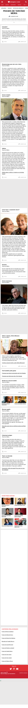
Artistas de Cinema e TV (18, 8)
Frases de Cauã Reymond (7, 644)
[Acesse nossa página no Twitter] (11, 669)
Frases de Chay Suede (7, 657)
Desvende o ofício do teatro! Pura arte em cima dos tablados (13, 469)
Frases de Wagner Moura (7, 661)
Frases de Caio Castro (6, 654)
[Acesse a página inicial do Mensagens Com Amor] (14, 2)
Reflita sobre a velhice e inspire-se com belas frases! (13, 173)
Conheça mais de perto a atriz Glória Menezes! (13, 362)
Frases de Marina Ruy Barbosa (8, 638)
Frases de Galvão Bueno (7, 651)
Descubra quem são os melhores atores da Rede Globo (14, 426)
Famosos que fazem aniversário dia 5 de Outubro (14, 373)
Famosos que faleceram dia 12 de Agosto (12, 376)
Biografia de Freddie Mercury (8, 641)
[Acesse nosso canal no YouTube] (17, 669)
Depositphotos (12, 673)
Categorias (3, 8)
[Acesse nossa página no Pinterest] (14, 669)
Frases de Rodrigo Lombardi (8, 648)
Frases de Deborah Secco (7, 634)
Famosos (10, 8)
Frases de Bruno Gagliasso (7, 631)
